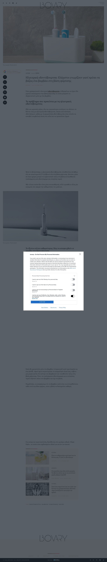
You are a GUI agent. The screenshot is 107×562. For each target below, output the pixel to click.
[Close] (80, 254)
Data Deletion (44, 307)
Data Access (53, 307)
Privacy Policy (62, 307)
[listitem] (53, 276)
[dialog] (53, 281)
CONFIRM (42, 302)
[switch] (73, 279)
